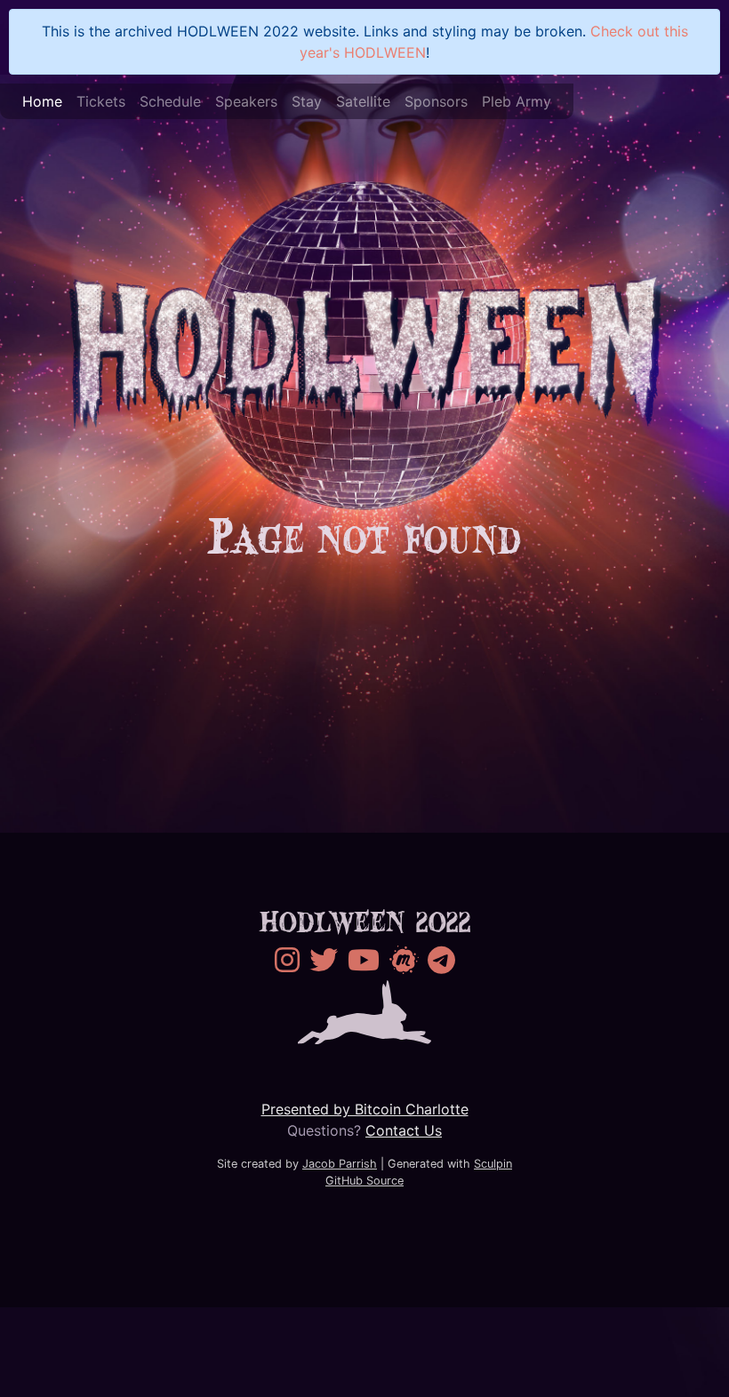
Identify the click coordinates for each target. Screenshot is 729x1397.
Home (42, 101)
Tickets (100, 101)
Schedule (170, 101)
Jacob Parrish (339, 1163)
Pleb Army (516, 101)
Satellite (363, 101)
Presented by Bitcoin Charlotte (365, 1109)
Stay (307, 101)
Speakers (246, 101)
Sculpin (493, 1163)
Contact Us (403, 1130)
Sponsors (436, 101)
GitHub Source (364, 1180)
